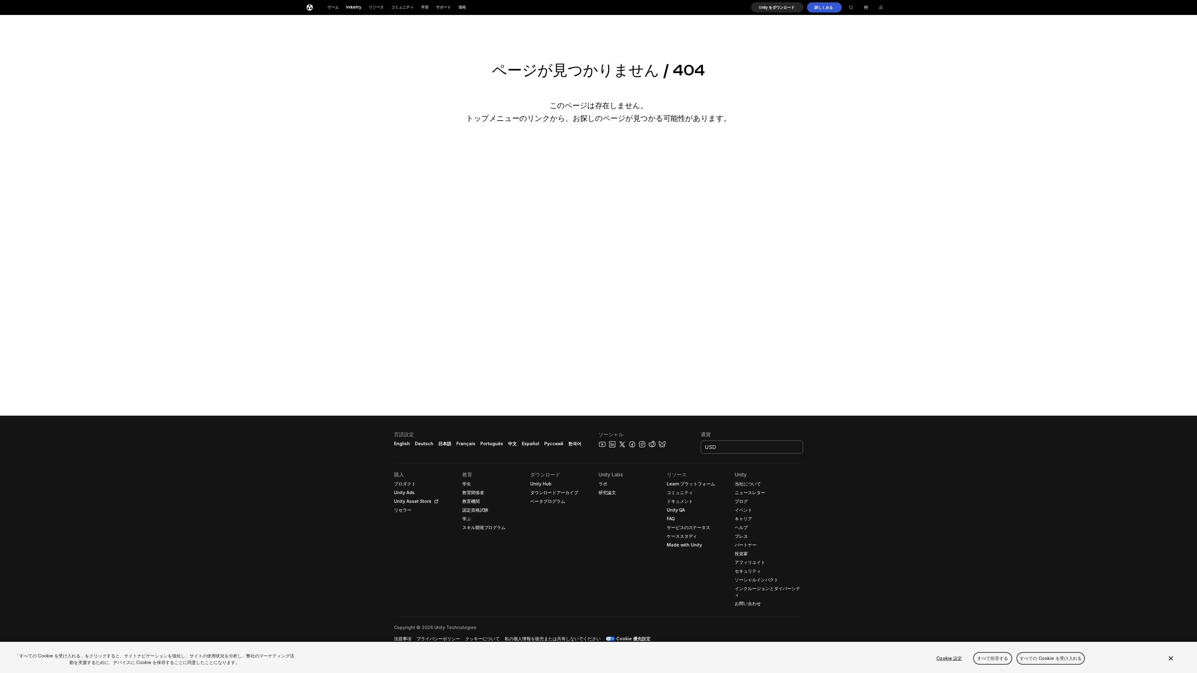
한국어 (574, 443)
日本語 (444, 443)
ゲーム (333, 7)
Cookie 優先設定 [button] (633, 638)
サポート (443, 7)
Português (491, 443)
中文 (512, 443)
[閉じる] (1171, 658)
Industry (353, 7)
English (402, 443)
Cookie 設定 (949, 658)
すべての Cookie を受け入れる (1051, 658)
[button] (777, 7)
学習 (425, 7)
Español (530, 443)
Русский (553, 443)
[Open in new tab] (435, 501)
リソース (376, 7)
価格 (462, 7)
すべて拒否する (992, 658)
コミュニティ (402, 7)
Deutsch (424, 443)
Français (466, 443)
